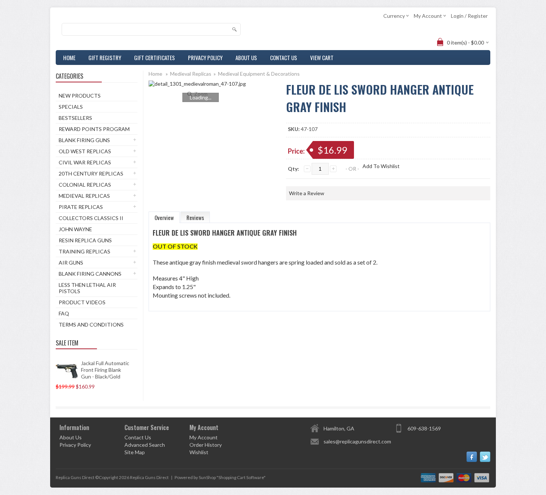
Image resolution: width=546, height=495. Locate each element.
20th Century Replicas (91, 173)
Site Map (134, 452)
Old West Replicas (85, 151)
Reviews (195, 217)
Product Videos (82, 302)
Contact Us (283, 57)
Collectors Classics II (91, 218)
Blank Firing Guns (84, 140)
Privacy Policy (205, 57)
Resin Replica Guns (85, 240)
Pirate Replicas (81, 207)
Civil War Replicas (85, 162)
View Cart (322, 57)
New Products (80, 95)
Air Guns (71, 262)
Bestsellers (75, 118)
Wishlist (198, 452)
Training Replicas (84, 251)
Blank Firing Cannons (90, 274)
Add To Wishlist (381, 166)
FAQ (64, 313)
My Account (203, 437)
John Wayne (75, 229)
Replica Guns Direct (149, 477)
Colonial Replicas (85, 184)
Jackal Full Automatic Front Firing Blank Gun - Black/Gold (105, 370)
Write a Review (306, 193)
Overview (164, 217)
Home (69, 57)
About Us (246, 57)
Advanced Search (144, 445)
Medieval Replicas (84, 196)
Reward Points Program (94, 129)
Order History (205, 445)
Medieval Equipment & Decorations (259, 74)
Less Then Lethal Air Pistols (87, 288)
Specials (71, 107)
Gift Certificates (154, 57)
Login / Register (469, 16)
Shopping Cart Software (241, 477)
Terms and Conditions (91, 324)
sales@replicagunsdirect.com (357, 441)
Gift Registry (104, 57)
